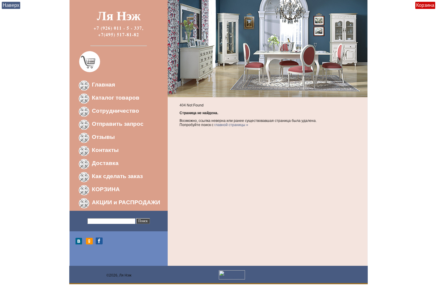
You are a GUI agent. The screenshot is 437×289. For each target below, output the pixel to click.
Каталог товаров (115, 98)
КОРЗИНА (106, 189)
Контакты (105, 150)
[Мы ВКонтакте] (80, 243)
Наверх (11, 5)
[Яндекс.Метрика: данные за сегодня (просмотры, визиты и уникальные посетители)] (232, 274)
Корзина (425, 5)
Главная (103, 84)
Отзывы (103, 137)
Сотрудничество (115, 111)
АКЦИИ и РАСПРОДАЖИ (126, 202)
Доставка (105, 163)
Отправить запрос (118, 124)
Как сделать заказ (117, 176)
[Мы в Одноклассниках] (89, 243)
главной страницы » (231, 125)
